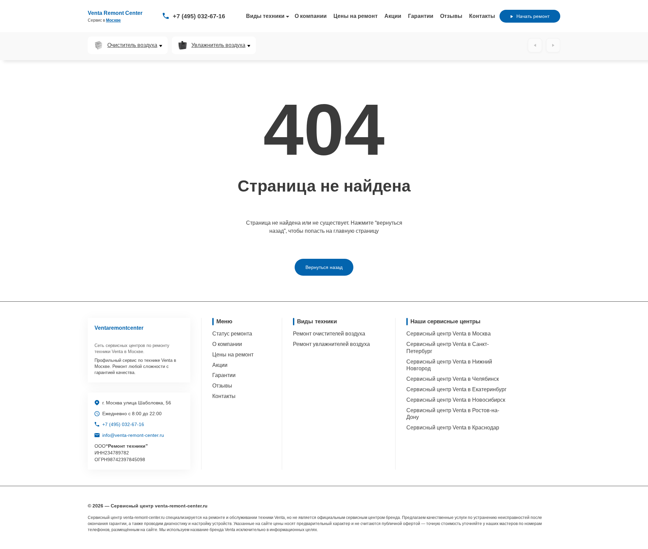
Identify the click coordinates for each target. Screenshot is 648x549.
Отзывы (451, 16)
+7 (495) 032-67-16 (199, 16)
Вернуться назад (324, 267)
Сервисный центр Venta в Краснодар (452, 427)
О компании (311, 16)
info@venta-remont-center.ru (133, 435)
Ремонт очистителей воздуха (329, 333)
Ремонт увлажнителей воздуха (331, 344)
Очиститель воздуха (132, 45)
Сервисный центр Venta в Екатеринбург (456, 389)
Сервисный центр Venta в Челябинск (452, 379)
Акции (392, 16)
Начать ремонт (532, 16)
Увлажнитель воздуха (218, 45)
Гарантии (420, 16)
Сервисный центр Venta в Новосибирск (455, 400)
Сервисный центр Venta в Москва (448, 333)
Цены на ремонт (355, 16)
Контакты (482, 16)
